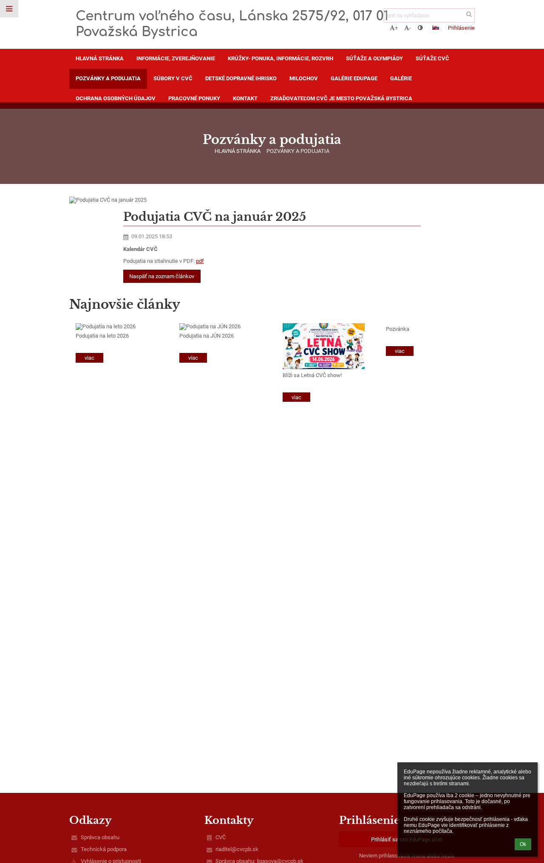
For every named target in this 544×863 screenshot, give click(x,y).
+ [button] (396, 28)
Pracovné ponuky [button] (194, 98)
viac (89, 358)
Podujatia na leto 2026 (102, 336)
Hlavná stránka (238, 151)
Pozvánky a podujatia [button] (108, 78)
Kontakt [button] (245, 98)
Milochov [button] (303, 78)
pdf (200, 261)
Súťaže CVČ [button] (432, 58)
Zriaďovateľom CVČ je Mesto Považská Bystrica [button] (341, 98)
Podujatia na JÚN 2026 (206, 336)
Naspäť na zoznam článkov (161, 276)
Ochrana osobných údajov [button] (116, 98)
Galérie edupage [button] (354, 78)
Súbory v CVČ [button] (173, 78)
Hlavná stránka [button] (100, 58)
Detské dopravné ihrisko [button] (241, 78)
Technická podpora (104, 849)
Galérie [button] (401, 78)
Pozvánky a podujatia (297, 151)
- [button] (410, 28)
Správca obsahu (100, 837)
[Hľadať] (469, 14)
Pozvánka (397, 329)
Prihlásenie (461, 28)
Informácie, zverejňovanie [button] (175, 58)
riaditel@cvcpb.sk (236, 849)
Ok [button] (523, 844)
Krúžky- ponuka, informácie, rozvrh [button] (280, 58)
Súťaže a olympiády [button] (374, 58)
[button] (420, 28)
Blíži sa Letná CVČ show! (312, 375)
